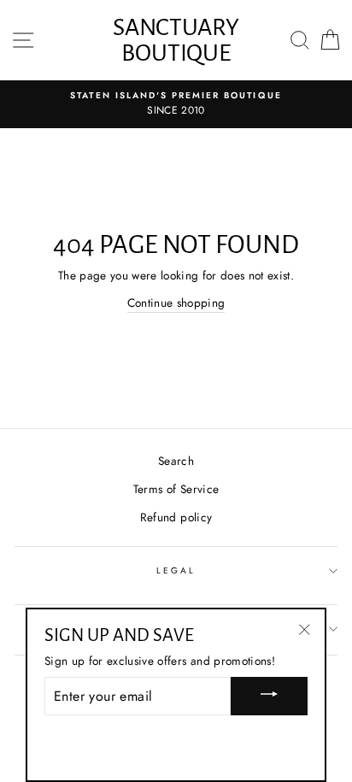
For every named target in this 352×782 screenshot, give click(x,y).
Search (176, 460)
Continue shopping (176, 302)
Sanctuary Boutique (176, 40)
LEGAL (176, 570)
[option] (176, 104)
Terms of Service (176, 488)
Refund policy (176, 517)
